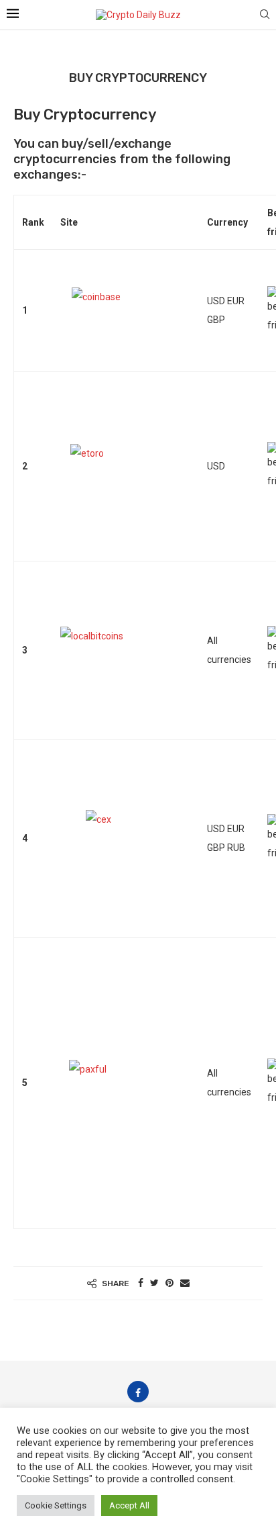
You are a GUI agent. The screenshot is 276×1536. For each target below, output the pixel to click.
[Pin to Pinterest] (169, 1282)
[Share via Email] (185, 1282)
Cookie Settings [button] (55, 1505)
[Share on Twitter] (154, 1282)
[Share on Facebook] (140, 1282)
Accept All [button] (129, 1505)
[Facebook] (138, 1391)
